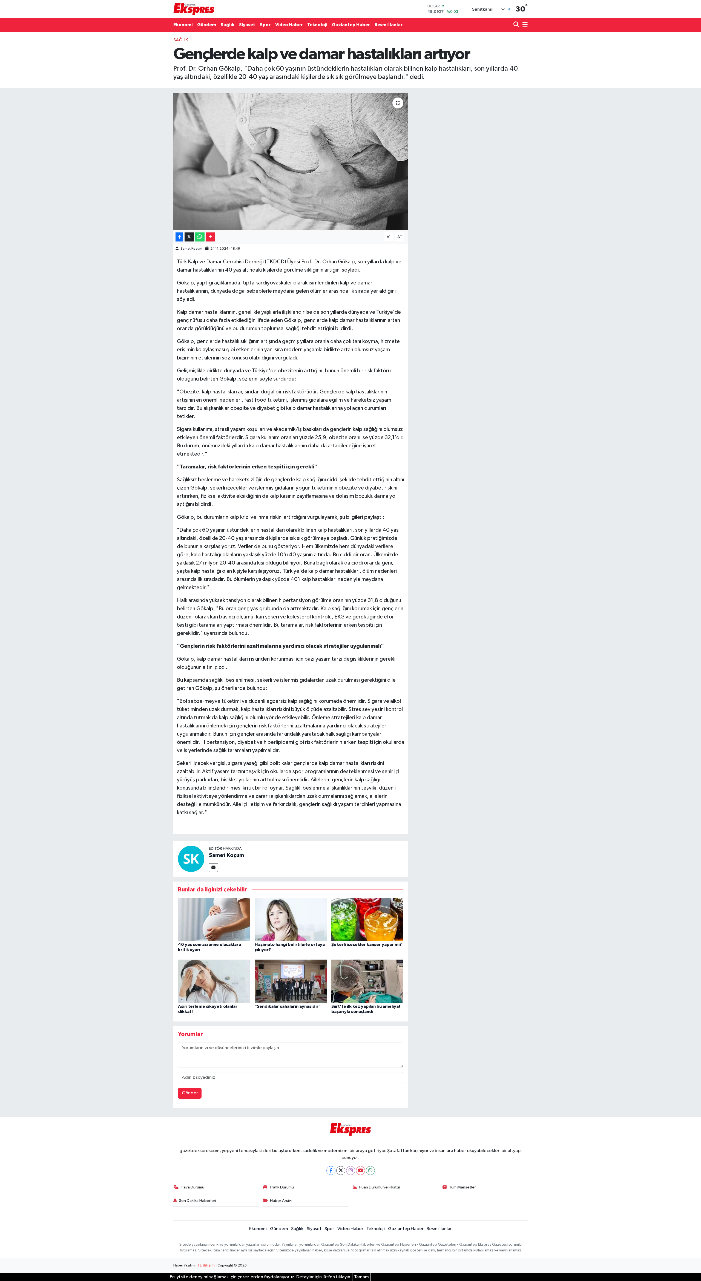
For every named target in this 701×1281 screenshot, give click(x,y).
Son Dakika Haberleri (197, 1201)
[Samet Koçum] (191, 858)
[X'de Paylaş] (189, 236)
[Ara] (516, 25)
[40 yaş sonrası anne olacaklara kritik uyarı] (214, 919)
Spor (265, 24)
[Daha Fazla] (210, 236)
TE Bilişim (206, 1265)
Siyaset (247, 24)
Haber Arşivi (281, 1201)
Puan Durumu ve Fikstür (379, 1187)
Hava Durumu (192, 1187)
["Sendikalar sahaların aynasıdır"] (291, 981)
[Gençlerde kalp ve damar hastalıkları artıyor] (290, 161)
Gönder (190, 1093)
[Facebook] (330, 1170)
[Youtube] (360, 1170)
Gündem (206, 24)
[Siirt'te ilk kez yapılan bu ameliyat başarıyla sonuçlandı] (367, 981)
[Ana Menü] (524, 25)
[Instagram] (350, 1170)
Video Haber (289, 24)
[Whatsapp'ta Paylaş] (200, 236)
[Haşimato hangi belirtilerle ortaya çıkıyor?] (291, 919)
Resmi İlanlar (389, 24)
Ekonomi (183, 24)
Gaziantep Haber (351, 24)
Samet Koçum (191, 249)
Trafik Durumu (281, 1187)
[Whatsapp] (370, 1170)
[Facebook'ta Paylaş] (179, 236)
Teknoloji (317, 24)
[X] (340, 1170)
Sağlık (227, 24)
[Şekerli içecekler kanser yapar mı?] (367, 919)
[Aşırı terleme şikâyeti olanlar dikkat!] (214, 981)
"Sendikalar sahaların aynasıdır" (288, 1006)
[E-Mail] (213, 867)
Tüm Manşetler (462, 1187)
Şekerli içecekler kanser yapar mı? (366, 944)
